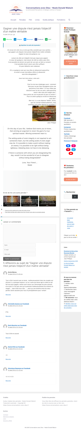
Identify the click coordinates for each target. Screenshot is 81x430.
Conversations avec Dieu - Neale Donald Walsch (49, 8)
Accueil (13, 20)
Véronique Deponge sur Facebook (19, 368)
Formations (61, 20)
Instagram (67, 127)
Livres (37, 20)
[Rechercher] (75, 197)
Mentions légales (8, 417)
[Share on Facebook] (1, 205)
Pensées (22, 20)
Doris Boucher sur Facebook (17, 325)
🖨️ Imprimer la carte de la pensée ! (29, 45)
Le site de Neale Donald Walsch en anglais (69, 265)
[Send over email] (1, 220)
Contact (5, 415)
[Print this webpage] (1, 224)
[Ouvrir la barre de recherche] (69, 19)
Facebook (67, 118)
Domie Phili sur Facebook (16, 347)
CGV (4, 419)
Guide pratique (48, 20)
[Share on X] (1, 209)
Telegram (74, 141)
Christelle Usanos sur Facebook (18, 304)
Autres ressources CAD (71, 261)
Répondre (8, 294)
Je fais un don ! (71, 179)
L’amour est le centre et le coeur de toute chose (17, 210)
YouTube (67, 134)
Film (30, 20)
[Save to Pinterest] (1, 213)
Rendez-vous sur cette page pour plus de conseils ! (70, 306)
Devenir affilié (7, 421)
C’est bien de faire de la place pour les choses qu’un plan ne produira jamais (25, 212)
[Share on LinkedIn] (1, 216)
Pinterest (67, 141)
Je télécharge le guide (71, 62)
